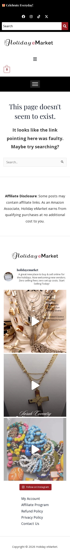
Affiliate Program (35, 504)
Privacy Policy (32, 517)
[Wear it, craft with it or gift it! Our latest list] (35, 385)
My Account (30, 498)
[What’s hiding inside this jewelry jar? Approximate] (35, 449)
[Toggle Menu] (35, 84)
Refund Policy (32, 511)
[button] (35, 59)
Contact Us (30, 523)
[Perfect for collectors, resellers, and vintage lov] (35, 321)
